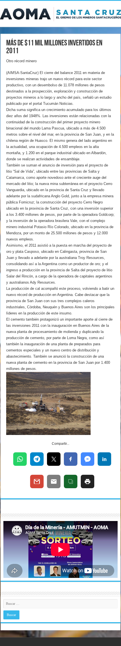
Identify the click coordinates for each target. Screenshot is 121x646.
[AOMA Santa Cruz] (60, 13)
